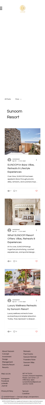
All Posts (8, 99)
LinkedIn (4, 383)
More (17, 99)
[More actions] (37, 159)
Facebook (5, 381)
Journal (4, 386)
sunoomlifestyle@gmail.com (31, 382)
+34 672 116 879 (27, 384)
